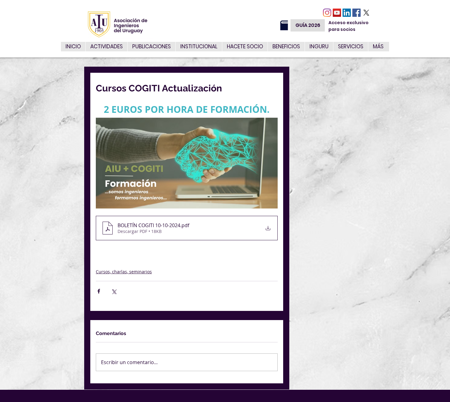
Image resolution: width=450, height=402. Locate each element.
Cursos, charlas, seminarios (124, 272)
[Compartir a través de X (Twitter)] (114, 291)
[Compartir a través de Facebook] (99, 291)
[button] (350, 46)
